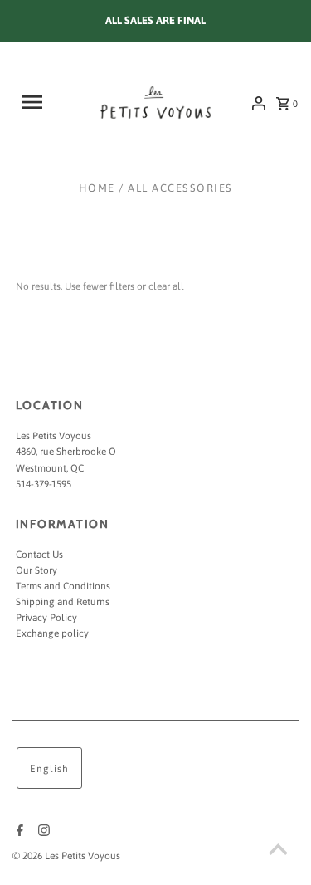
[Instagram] (42, 831)
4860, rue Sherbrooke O (66, 451)
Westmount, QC (50, 468)
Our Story (36, 570)
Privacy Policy (46, 617)
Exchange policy (52, 633)
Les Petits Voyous (53, 436)
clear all (166, 286)
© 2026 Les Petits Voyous (66, 856)
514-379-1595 (43, 484)
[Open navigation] (38, 102)
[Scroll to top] (277, 851)
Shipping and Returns (62, 602)
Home (97, 188)
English (49, 769)
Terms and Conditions (63, 586)
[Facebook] (17, 831)
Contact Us (39, 554)
